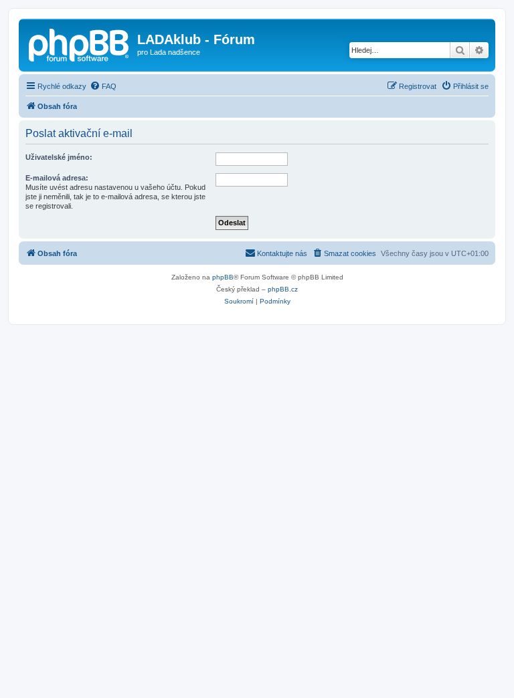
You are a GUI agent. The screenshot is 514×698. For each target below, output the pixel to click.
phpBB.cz (283, 289)
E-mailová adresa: (56, 178)
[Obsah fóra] (79, 43)
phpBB (223, 277)
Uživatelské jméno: (58, 157)
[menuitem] (103, 86)
